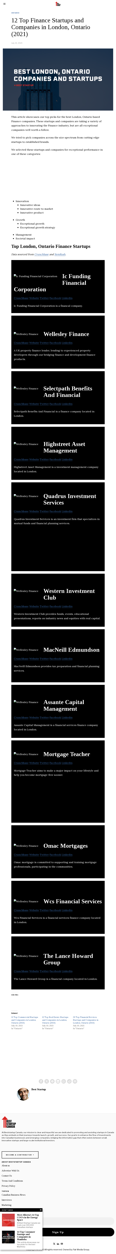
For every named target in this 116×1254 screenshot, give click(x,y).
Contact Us (7, 1176)
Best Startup (38, 1089)
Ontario (15, 13)
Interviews (7, 1200)
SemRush (59, 254)
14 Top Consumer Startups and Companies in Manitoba (26, 1236)
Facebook (55, 298)
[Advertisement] (58, 179)
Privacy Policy (8, 1186)
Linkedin (67, 298)
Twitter (44, 298)
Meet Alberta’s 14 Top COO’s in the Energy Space (28, 1217)
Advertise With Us (10, 1170)
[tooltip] (41, 1081)
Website (34, 298)
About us (6, 1165)
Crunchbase (41, 254)
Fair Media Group (81, 1249)
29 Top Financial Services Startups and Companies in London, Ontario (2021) (85, 1020)
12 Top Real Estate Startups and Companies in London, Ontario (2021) (55, 1020)
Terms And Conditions (12, 1181)
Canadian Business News (13, 1195)
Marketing (6, 1205)
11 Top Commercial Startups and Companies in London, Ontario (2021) (24, 1020)
